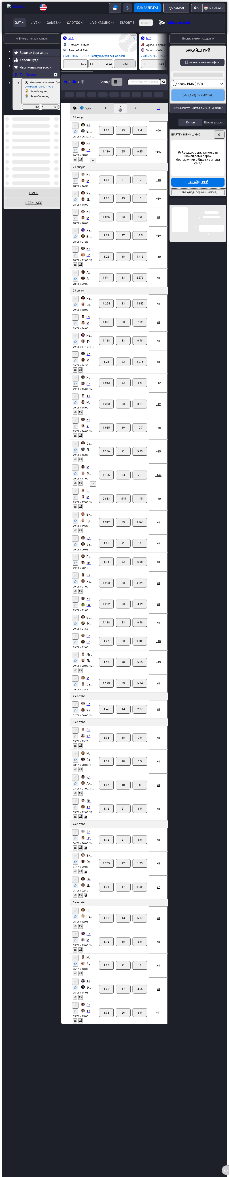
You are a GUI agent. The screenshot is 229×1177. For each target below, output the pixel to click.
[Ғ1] (106, 137)
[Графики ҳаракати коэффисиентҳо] (80, 166)
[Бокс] (74, 81)
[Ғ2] (139, 137)
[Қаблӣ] (55, 75)
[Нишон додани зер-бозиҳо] (93, 167)
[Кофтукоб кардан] (164, 82)
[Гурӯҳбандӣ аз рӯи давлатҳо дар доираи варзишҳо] (56, 138)
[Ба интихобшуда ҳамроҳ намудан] (133, 38)
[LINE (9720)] (65, 81)
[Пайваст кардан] (75, 133)
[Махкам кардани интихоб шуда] (51, 138)
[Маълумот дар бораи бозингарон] (85, 824)
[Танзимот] (196, 8)
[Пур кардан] (127, 7)
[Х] (123, 137)
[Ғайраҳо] (117, 82)
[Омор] (75, 166)
